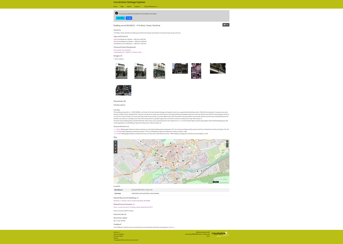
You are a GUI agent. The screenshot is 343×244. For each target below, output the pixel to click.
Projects (137, 6)
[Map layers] (115, 142)
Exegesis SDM (206, 232)
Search (129, 6)
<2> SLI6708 (117, 131)
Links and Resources (150, 6)
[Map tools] (115, 151)
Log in (208, 236)
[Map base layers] (115, 145)
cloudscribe (207, 234)
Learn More (120, 18)
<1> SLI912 (117, 129)
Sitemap (116, 238)
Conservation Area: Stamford (122, 50)
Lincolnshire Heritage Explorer (129, 2)
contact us (171, 227)
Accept (129, 18)
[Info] (115, 148)
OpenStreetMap (218, 179)
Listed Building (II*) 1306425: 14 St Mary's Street (128, 52)
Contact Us (116, 232)
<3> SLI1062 (117, 133)
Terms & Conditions (119, 234)
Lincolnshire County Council (130, 240)
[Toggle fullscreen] (227, 141)
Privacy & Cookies (118, 236)
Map (122, 6)
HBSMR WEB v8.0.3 (197, 234)
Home (115, 6)
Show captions (119, 59)
